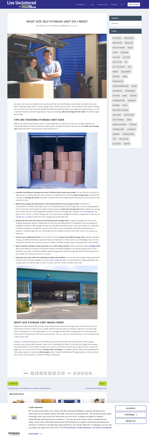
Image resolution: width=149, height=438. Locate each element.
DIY (126, 62)
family (115, 72)
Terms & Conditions (104, 428)
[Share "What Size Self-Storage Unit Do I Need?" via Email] (58, 373)
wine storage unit (56, 260)
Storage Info (80, 4)
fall (129, 67)
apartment (129, 38)
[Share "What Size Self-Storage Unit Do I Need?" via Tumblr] (45, 373)
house (134, 86)
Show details (34, 434)
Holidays (114, 4)
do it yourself (119, 67)
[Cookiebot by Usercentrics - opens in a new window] (14, 433)
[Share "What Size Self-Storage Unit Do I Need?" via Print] (63, 373)
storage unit (118, 129)
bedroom (129, 43)
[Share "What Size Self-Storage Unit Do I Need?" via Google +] (41, 373)
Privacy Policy (70, 428)
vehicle (92, 246)
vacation (117, 144)
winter (127, 144)
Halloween (125, 72)
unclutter (123, 139)
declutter (117, 62)
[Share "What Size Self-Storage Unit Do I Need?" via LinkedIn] (54, 373)
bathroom (117, 43)
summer (116, 134)
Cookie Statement (84, 428)
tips (114, 139)
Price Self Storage (120, 110)
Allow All (131, 408)
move (125, 96)
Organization (102, 4)
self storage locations (78, 352)
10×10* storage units (86, 212)
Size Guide (42, 209)
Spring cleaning (119, 124)
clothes (116, 57)
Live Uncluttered (53, 26)
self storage (118, 120)
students (131, 129)
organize (131, 100)
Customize (129, 415)
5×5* (52, 212)
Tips (92, 4)
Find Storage (134, 4)
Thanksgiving (128, 134)
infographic (130, 91)
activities (117, 38)
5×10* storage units (65, 212)
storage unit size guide (24, 217)
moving (133, 96)
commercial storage (29, 342)
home (124, 76)
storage (132, 124)
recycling (117, 115)
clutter (126, 57)
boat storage (119, 48)
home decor (118, 81)
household (117, 91)
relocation (129, 115)
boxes (130, 48)
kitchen (116, 96)
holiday (116, 76)
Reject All (131, 421)
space (129, 120)
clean (115, 52)
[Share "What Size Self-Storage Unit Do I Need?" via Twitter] (37, 373)
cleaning (124, 52)
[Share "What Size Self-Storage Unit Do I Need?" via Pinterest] (50, 373)
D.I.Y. (122, 4)
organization (119, 100)
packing (116, 105)
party (124, 105)
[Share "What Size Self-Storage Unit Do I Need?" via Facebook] (32, 373)
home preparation (120, 86)
